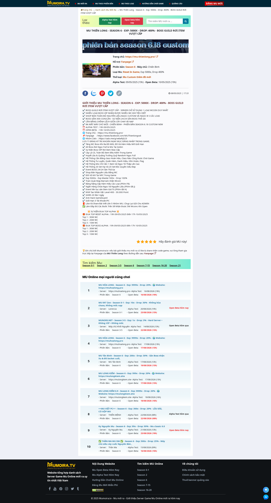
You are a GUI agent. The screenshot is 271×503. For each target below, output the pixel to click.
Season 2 (102, 265)
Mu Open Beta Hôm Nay (105, 469)
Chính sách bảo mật (193, 474)
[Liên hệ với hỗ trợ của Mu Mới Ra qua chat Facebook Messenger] (266, 497)
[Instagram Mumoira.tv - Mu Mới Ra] (66, 488)
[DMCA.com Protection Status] (113, 490)
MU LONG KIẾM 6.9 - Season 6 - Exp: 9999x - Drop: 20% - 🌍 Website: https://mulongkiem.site (129, 392)
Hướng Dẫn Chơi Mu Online (108, 480)
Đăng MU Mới (214, 3)
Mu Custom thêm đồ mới (137, 77)
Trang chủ (87, 9)
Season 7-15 (143, 265)
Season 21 (175, 265)
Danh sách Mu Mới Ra (105, 9)
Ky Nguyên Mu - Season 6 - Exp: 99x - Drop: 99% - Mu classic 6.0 (132, 426)
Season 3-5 (115, 265)
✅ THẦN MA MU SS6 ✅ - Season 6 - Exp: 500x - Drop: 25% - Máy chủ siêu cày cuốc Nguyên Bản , (132, 442)
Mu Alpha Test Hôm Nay (105, 474)
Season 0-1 (88, 265)
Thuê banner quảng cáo (195, 480)
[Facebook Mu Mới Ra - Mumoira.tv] (50, 488)
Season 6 (130, 66)
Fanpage (126, 61)
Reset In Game (131, 72)
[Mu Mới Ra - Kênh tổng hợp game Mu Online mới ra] (54, 488)
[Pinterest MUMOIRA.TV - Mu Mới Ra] (60, 488)
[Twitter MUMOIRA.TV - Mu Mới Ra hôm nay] (72, 488)
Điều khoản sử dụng (193, 469)
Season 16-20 (159, 265)
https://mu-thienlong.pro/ (140, 56)
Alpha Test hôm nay (109, 21)
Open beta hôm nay (132, 21)
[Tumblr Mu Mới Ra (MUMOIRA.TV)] (78, 488)
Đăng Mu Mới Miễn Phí (105, 485)
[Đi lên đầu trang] (266, 490)
